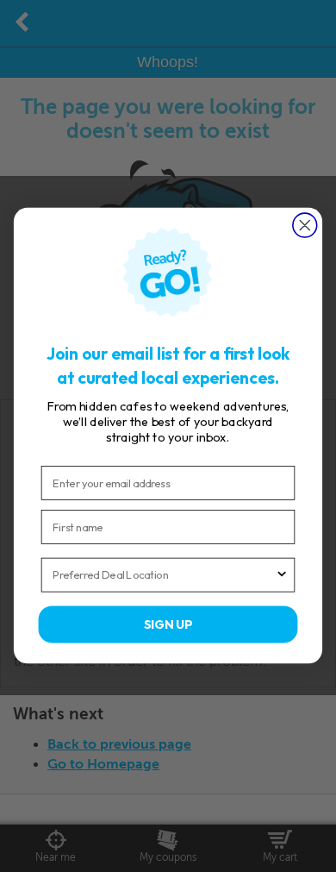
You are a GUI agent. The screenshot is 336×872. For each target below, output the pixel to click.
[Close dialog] (305, 225)
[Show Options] (282, 575)
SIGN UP (168, 624)
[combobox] (164, 575)
